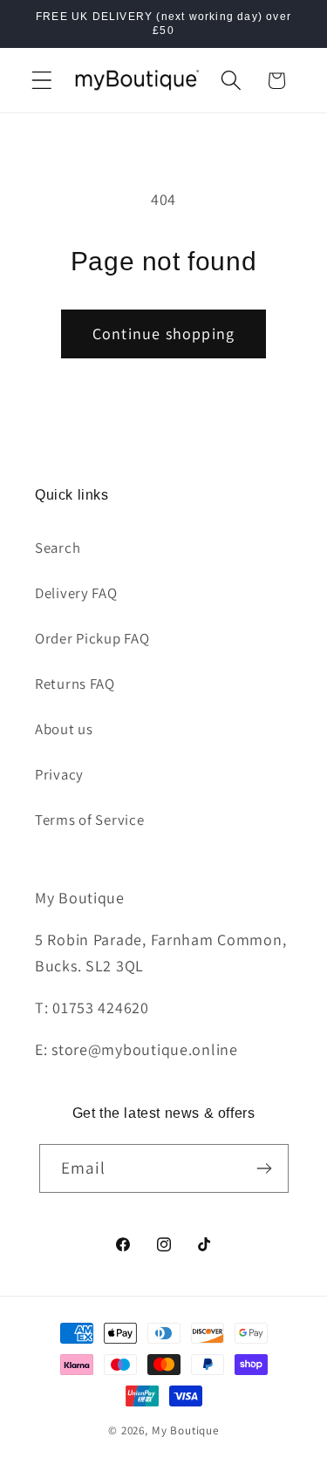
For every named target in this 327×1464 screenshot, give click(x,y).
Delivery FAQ (76, 593)
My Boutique (185, 1430)
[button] (42, 81)
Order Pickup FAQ (92, 638)
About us (64, 729)
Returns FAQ (75, 683)
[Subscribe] (265, 1168)
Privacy (59, 774)
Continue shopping (163, 333)
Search (57, 547)
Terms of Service (90, 819)
